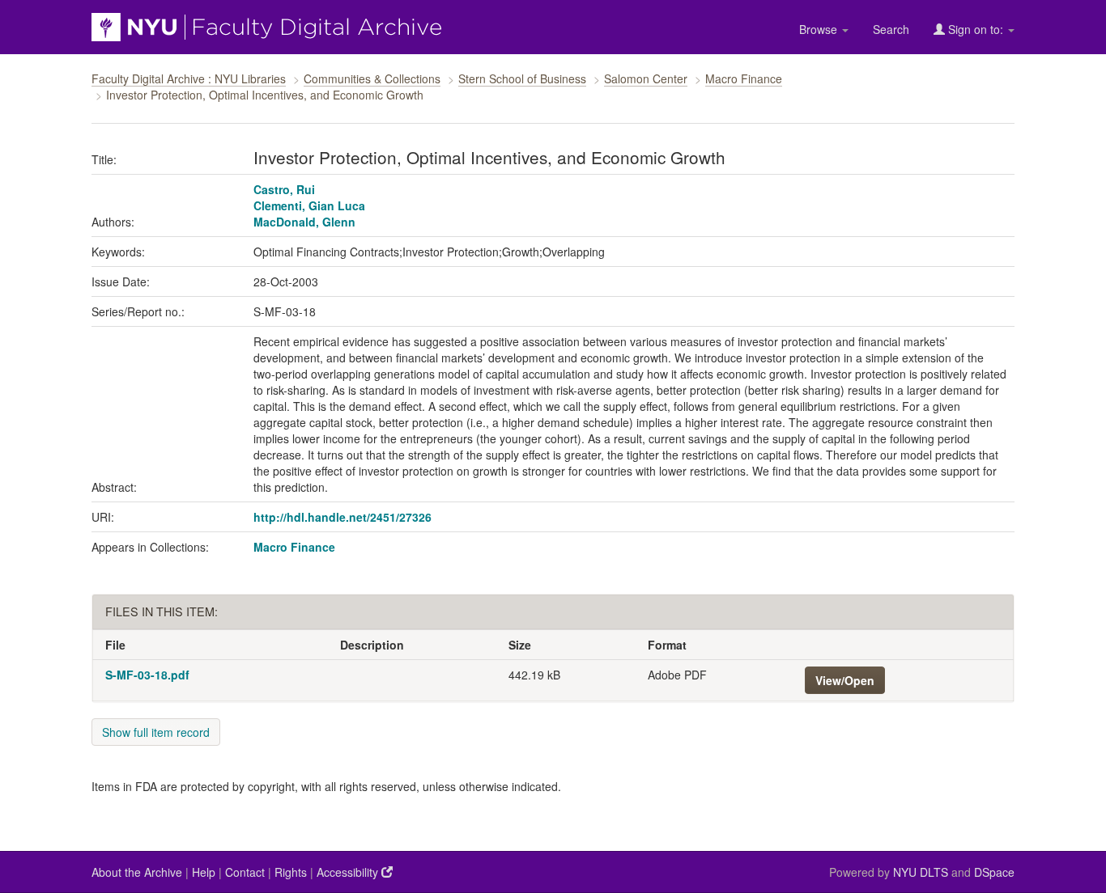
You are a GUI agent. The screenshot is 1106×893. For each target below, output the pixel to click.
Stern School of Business (522, 78)
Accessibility (349, 872)
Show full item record (156, 732)
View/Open (844, 680)
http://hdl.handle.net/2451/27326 (342, 517)
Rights (290, 872)
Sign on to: (975, 29)
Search (891, 29)
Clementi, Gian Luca (309, 205)
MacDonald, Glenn (304, 222)
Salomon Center (645, 78)
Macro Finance (743, 78)
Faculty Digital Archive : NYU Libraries (188, 78)
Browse (819, 29)
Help (203, 872)
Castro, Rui (284, 189)
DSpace (994, 872)
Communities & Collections (372, 78)
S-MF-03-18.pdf (147, 675)
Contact (245, 872)
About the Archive (136, 872)
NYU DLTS (920, 872)
